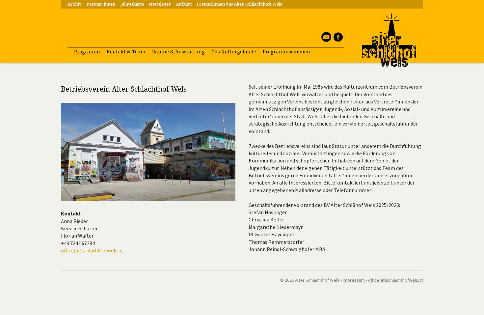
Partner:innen (101, 4)
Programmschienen (286, 52)
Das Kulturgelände (233, 52)
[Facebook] (337, 40)
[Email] (325, 40)
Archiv (74, 4)
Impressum (354, 280)
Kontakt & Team (126, 52)
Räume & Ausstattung (178, 52)
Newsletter (160, 4)
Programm (87, 52)
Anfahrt (184, 4)
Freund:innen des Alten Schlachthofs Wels (239, 4)
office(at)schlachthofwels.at (92, 250)
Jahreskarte (132, 4)
